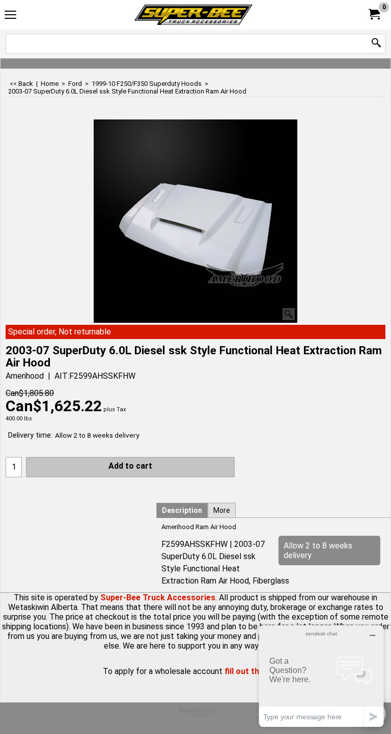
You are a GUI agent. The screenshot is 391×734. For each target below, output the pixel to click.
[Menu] (10, 16)
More (221, 510)
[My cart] (373, 14)
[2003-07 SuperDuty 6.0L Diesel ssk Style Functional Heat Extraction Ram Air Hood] (195, 221)
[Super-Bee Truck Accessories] (193, 15)
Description (182, 510)
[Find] (376, 43)
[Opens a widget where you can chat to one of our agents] (321, 675)
